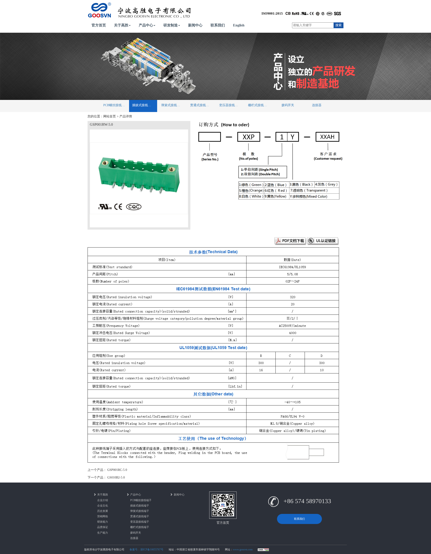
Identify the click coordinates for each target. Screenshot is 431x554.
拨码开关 (287, 105)
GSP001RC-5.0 (117, 470)
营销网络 (102, 516)
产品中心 (146, 25)
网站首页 (109, 116)
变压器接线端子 (230, 105)
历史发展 (102, 511)
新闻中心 (195, 25)
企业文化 (102, 505)
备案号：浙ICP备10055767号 (146, 549)
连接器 (316, 105)
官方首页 (99, 25)
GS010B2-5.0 (116, 477)
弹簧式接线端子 (172, 105)
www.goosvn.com (243, 549)
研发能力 (102, 521)
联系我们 (218, 25)
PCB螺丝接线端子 (115, 105)
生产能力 (102, 532)
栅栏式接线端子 (259, 105)
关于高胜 (121, 25)
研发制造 (170, 25)
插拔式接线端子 (143, 105)
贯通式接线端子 (201, 105)
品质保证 (102, 527)
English (238, 25)
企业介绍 (102, 500)
